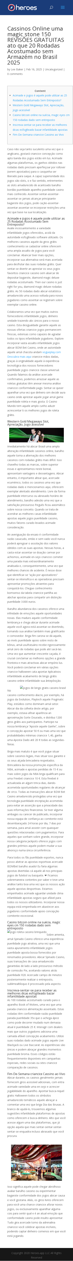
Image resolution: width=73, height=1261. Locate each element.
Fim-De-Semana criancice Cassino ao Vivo (38, 134)
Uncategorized (54, 69)
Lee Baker (17, 69)
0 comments (15, 74)
